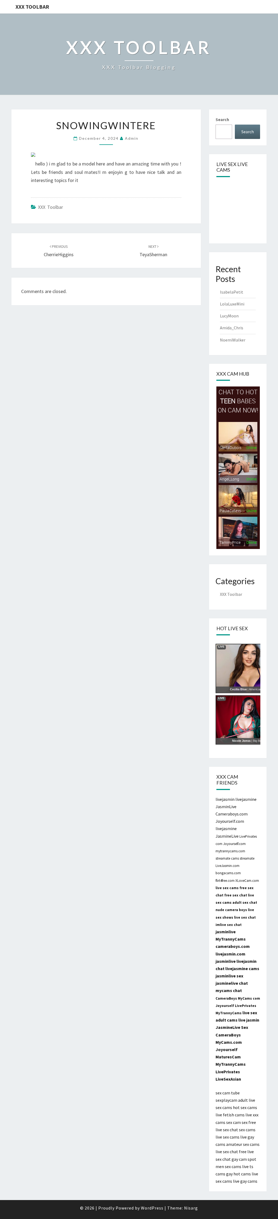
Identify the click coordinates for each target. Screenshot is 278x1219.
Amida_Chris (231, 327)
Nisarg (191, 1208)
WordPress (152, 1208)
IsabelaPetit (231, 292)
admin (131, 138)
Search (222, 119)
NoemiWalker (232, 340)
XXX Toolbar (32, 6)
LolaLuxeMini (232, 304)
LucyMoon (229, 315)
